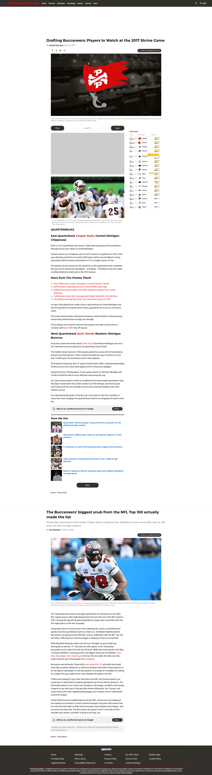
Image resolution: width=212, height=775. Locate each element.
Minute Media (39, 769)
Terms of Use (131, 759)
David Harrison (56, 45)
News (44, 3)
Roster (80, 3)
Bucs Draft (62, 493)
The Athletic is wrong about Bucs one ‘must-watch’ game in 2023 (82, 299)
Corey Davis (87, 343)
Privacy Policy (110, 759)
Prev (58, 128)
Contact (107, 754)
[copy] (64, 50)
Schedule (61, 3)
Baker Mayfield (87, 659)
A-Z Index (108, 763)
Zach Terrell (85, 333)
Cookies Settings (132, 763)
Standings (71, 3)
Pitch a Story (80, 759)
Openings (79, 754)
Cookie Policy (155, 759)
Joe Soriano (54, 530)
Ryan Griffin (68, 328)
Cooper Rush (85, 235)
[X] (200, 3)
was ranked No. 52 (93, 664)
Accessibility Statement (85, 763)
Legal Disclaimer (58, 763)
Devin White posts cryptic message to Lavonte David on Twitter (81, 283)
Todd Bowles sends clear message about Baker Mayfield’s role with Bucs (86, 296)
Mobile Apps (154, 754)
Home (53, 493)
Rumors (52, 3)
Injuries (88, 3)
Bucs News (62, 737)
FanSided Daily (57, 759)
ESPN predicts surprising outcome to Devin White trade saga (80, 287)
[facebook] (196, 3)
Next (118, 128)
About (53, 754)
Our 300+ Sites (131, 754)
